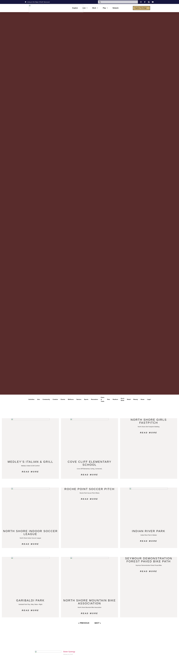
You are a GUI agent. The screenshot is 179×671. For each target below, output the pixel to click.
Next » (97, 623)
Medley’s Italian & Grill (30, 461)
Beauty (135, 399)
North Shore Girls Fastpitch (149, 421)
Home (142, 399)
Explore (75, 8)
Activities (31, 399)
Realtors (115, 399)
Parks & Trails (102, 399)
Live (84, 8)
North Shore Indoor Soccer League (30, 533)
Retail (129, 399)
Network (115, 8)
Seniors (78, 399)
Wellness (71, 399)
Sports (86, 399)
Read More (30, 472)
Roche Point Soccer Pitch (89, 489)
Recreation (94, 399)
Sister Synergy (69, 652)
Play (104, 8)
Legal (149, 399)
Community (46, 399)
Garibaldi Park (30, 600)
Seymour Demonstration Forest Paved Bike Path (148, 560)
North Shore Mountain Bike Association (89, 602)
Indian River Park (148, 531)
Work (94, 8)
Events (63, 399)
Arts (38, 399)
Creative (55, 399)
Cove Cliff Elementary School (89, 463)
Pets (108, 399)
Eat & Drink (122, 399)
